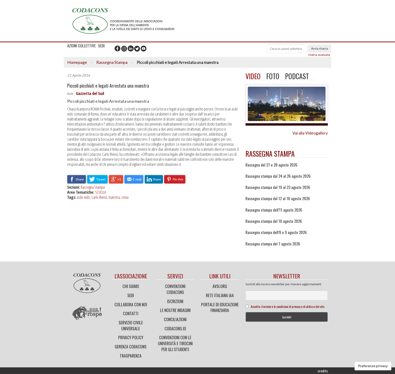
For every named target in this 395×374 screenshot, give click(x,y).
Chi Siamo (131, 286)
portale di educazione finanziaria (220, 307)
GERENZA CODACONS (131, 347)
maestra (114, 197)
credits (323, 370)
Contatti (130, 313)
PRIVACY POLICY (130, 337)
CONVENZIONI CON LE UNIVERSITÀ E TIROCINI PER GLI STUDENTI (175, 343)
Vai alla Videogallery (310, 132)
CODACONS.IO (175, 328)
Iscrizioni (175, 301)
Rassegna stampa (270, 153)
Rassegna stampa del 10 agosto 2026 (274, 221)
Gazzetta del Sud (90, 93)
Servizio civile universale (131, 325)
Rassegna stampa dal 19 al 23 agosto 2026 (278, 187)
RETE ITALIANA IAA (220, 295)
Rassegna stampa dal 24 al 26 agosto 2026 (278, 176)
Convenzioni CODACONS (175, 289)
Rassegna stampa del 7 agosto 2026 (273, 244)
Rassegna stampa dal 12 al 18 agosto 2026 (278, 198)
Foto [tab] (272, 76)
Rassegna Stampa (112, 62)
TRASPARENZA (130, 356)
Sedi (130, 295)
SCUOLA (100, 192)
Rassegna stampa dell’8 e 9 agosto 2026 (276, 232)
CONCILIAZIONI (175, 319)
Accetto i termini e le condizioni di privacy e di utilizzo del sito (287, 306)
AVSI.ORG (220, 286)
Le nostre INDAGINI (175, 310)
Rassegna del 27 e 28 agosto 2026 (271, 165)
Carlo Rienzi (99, 197)
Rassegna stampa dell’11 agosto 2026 (274, 210)
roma (124, 197)
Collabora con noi (131, 304)
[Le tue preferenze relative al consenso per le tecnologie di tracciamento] (373, 366)
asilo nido (83, 197)
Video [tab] (253, 76)
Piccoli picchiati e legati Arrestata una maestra (108, 86)
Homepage (77, 62)
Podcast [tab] (297, 76)
